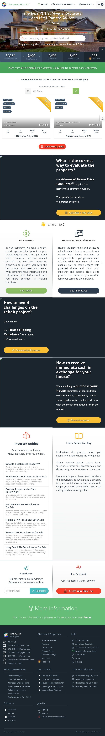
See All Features (26, 290)
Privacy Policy (20, 732)
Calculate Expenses (28, 350)
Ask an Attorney (82, 640)
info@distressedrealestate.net (21, 659)
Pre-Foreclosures (49, 640)
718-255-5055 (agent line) (19, 656)
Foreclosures (47, 647)
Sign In (45, 713)
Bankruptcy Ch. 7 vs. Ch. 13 (19, 697)
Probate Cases (48, 651)
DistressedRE (93, 732)
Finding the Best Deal (51, 675)
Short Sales (46, 658)
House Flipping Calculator (53, 683)
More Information (80, 420)
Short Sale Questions (17, 679)
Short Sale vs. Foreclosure (19, 686)
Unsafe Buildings (49, 654)
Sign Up (45, 709)
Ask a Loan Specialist (84, 644)
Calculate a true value (80, 212)
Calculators (87, 4)
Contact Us (80, 654)
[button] (102, 49)
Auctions (45, 644)
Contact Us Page (15, 663)
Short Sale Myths (15, 675)
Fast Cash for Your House (86, 651)
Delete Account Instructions (53, 716)
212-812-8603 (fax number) (19, 649)
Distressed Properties (64, 4)
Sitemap (78, 662)
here (52, 617)
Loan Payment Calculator (52, 686)
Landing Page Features (51, 690)
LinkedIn (11, 716)
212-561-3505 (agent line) (19, 652)
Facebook (12, 709)
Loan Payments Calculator (86, 686)
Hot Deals (46, 662)
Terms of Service (9, 732)
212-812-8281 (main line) (18, 645)
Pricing (44, 4)
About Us (12, 642)
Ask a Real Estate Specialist (87, 647)
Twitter (11, 713)
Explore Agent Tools (79, 290)
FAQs (77, 658)
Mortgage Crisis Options (18, 683)
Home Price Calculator (51, 679)
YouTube (12, 720)
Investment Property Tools (86, 675)
